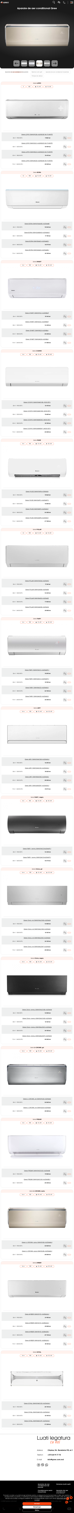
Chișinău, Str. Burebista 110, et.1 (60, 1450)
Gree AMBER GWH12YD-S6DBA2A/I (37, 1323)
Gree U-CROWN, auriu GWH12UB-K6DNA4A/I (37, 1251)
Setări (37, 1510)
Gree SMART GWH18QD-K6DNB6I (37, 330)
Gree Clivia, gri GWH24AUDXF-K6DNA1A (37, 946)
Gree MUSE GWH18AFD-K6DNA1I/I (37, 509)
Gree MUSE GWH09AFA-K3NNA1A (37, 491)
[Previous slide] (16, 63)
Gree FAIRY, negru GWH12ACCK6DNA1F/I (37, 857)
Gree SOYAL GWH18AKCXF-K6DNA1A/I (37, 1421)
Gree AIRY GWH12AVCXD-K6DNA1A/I (37, 768)
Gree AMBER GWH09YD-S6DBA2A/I (37, 1314)
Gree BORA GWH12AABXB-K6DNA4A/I (37, 232)
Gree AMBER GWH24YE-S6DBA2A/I (37, 1340)
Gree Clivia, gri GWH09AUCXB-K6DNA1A (37, 920)
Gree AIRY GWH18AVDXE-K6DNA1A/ (37, 777)
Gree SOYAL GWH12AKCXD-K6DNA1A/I (37, 1412)
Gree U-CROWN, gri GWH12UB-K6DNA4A (37, 1107)
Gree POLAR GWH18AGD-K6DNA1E (37, 598)
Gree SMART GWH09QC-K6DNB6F (37, 313)
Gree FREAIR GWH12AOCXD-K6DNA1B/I (37, 1179)
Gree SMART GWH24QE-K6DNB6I (37, 339)
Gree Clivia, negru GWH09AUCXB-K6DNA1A (37, 1009)
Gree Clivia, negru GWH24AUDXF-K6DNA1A (37, 1036)
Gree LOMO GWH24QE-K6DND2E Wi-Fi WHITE (37, 160)
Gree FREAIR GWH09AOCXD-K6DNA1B (37, 1170)
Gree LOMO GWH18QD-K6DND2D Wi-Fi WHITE (37, 152)
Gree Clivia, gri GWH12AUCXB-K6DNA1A (37, 929)
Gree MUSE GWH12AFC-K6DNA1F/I (37, 500)
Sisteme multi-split (37, 72)
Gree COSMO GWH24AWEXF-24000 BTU (37, 428)
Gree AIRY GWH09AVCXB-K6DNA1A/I (37, 759)
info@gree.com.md (56, 1459)
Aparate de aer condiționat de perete (16, 72)
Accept (37, 1503)
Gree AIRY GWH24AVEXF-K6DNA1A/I (37, 785)
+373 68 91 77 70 (64, 2)
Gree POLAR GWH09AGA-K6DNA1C (37, 581)
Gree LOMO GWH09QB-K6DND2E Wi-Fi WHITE (37, 134)
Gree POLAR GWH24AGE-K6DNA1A (37, 607)
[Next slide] (54, 63)
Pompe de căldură (37, 76)
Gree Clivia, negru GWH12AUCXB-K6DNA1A (37, 1018)
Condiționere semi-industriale (45, 1491)
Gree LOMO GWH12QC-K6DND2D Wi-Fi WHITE (37, 143)
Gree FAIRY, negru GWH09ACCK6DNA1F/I (37, 848)
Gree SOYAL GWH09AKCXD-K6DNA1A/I (37, 1403)
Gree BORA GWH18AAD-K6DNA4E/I (37, 241)
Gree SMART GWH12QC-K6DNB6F (37, 322)
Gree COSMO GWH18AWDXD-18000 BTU (37, 420)
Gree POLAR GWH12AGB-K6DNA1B (37, 589)
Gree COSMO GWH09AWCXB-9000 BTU (37, 402)
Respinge (37, 1507)
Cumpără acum (69, 138)
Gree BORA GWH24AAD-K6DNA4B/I (37, 250)
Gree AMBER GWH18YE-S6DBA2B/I (37, 1331)
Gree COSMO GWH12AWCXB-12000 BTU (37, 411)
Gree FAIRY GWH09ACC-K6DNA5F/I (37, 670)
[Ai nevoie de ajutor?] (69, 1500)
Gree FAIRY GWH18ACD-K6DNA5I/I (37, 687)
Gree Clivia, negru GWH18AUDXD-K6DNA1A (37, 1027)
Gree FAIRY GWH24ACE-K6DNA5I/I (37, 696)
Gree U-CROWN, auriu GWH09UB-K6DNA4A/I (37, 1242)
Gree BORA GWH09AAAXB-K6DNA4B (37, 223)
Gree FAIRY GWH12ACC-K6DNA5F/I (37, 679)
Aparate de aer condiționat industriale (57, 72)
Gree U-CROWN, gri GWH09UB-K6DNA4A (37, 1099)
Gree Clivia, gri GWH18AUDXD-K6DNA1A (37, 938)
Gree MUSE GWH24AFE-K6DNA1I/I (37, 518)
